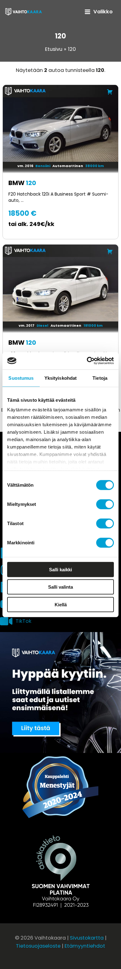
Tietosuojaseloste (38, 945)
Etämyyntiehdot (85, 945)
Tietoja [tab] (99, 377)
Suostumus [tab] (21, 377)
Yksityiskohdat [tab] (60, 377)
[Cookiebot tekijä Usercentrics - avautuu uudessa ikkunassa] (87, 361)
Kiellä (61, 604)
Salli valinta (60, 587)
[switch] (105, 504)
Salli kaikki (60, 569)
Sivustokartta (87, 937)
